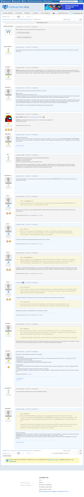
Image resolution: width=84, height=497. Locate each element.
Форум (41, 482)
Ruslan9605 (7, 388)
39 (23, 224)
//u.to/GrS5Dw (40, 215)
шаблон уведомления (32, 117)
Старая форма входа (63, 13)
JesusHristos (7, 175)
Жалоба (36, 13)
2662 (11, 126)
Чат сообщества (46, 13)
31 (23, 47)
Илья (7, 195)
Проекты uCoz (14, 19)
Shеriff (7, 113)
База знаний (17, 1)
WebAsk (29, 125)
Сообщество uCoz (6, 19)
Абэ (8, 154)
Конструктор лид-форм (45, 484)
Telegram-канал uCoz (52, 459)
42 (23, 324)
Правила (28, 13)
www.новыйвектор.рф (19, 378)
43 (23, 351)
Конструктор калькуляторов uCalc (25, 19)
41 (23, 282)
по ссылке (29, 374)
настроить (40, 117)
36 (23, 155)
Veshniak (7, 67)
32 (23, 67)
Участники (19, 13)
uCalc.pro (29, 215)
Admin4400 (7, 134)
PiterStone (7, 87)
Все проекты (48, 1)
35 (23, 134)
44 (23, 388)
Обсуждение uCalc (37, 19)
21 (27, 16)
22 (30, 16)
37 (23, 176)
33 (23, 87)
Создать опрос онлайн (45, 489)
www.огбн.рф (18, 379)
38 (23, 196)
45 (23, 409)
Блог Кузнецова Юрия (20, 145)
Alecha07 (7, 351)
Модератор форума (8, 26)
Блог (25, 1)
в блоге (37, 120)
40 (23, 252)
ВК (52, 120)
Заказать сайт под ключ (35, 1)
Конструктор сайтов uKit (45, 487)
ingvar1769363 (7, 46)
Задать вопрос (6, 1)
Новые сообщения (8, 13)
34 (23, 114)
